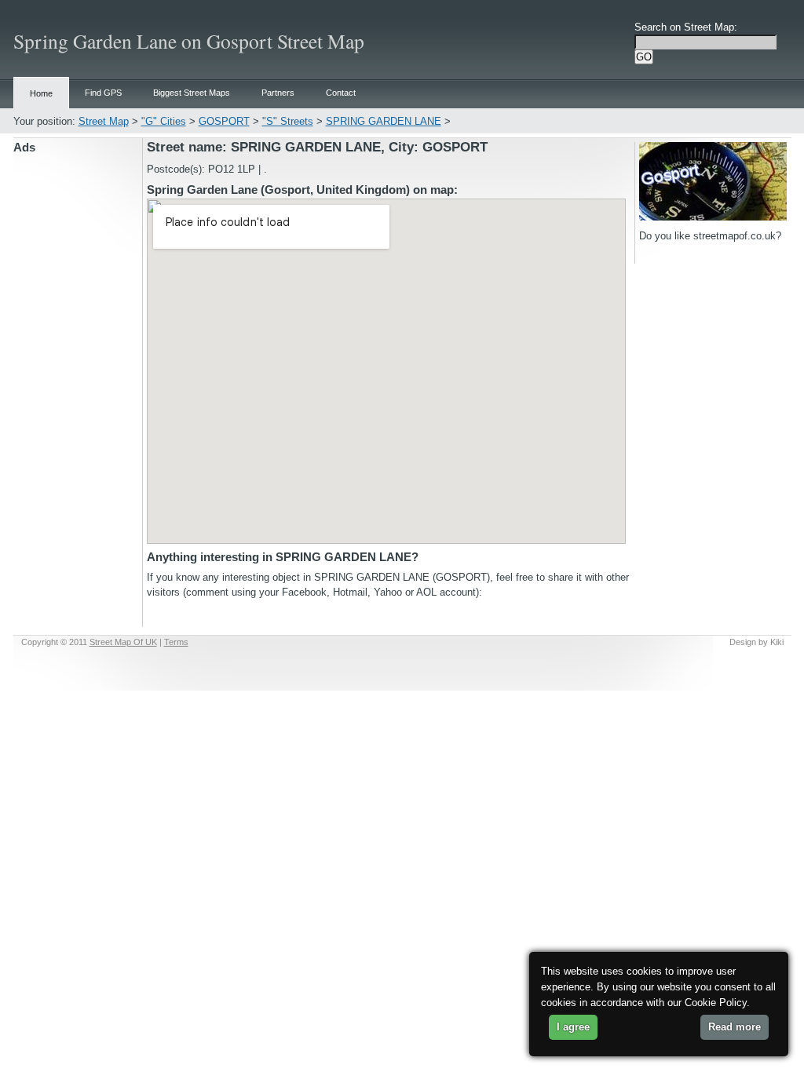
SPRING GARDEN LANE (383, 121)
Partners (277, 92)
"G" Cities (163, 121)
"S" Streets (287, 121)
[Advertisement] (77, 391)
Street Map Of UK (123, 642)
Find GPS (103, 92)
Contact (341, 92)
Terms (176, 642)
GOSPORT (224, 121)
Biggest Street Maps (191, 92)
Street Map (104, 121)
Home (41, 93)
